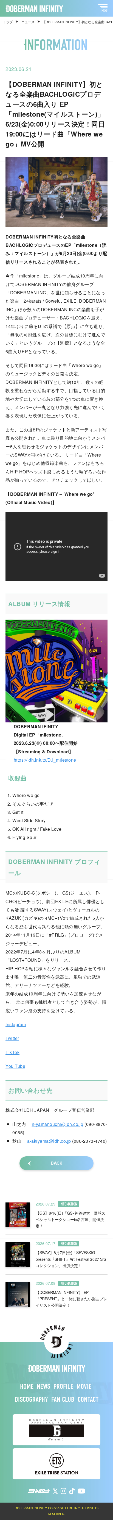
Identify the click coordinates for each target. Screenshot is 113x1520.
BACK (56, 1163)
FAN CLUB (62, 1399)
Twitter (12, 1038)
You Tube (15, 1066)
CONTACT (88, 1399)
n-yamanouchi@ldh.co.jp (57, 1124)
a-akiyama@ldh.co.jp (49, 1141)
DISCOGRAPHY (31, 1399)
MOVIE (84, 1386)
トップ (8, 22)
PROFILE (63, 1386)
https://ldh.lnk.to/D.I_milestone (45, 760)
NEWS (43, 1386)
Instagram (15, 1024)
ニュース (28, 22)
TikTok (12, 1052)
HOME (26, 1386)
